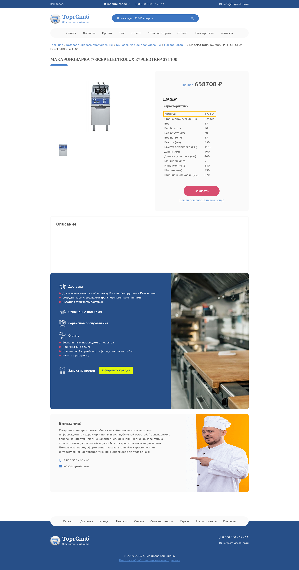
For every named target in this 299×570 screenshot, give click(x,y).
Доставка (89, 33)
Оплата (136, 33)
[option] (100, 106)
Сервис (182, 33)
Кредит (107, 33)
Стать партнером (159, 33)
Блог (122, 33)
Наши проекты (204, 33)
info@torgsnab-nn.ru (236, 4)
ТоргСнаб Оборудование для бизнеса (69, 18)
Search (192, 18)
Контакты (227, 33)
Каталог (71, 33)
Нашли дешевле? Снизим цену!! (201, 200)
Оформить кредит (116, 370)
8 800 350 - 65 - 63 (151, 4)
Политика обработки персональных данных (149, 560)
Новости (122, 521)
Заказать (202, 191)
